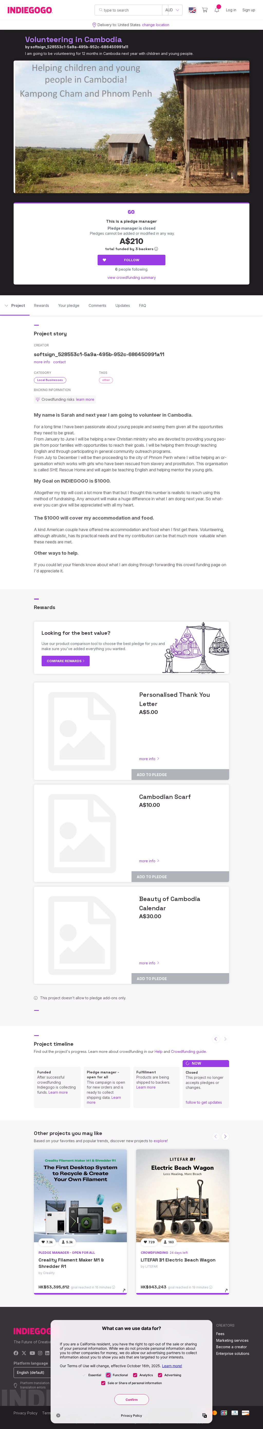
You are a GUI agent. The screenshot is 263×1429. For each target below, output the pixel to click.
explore (160, 1141)
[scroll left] (216, 1039)
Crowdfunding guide (188, 1051)
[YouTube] (32, 1353)
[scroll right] (225, 1136)
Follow (131, 260)
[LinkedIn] (47, 1353)
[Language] (192, 10)
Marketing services (232, 1340)
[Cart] (205, 10)
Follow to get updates (204, 1102)
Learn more (58, 1092)
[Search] (101, 9)
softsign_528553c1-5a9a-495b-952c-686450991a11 (79, 47)
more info (42, 362)
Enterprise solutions (232, 1353)
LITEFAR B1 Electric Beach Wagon (178, 1260)
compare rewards (64, 661)
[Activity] (217, 10)
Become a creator (231, 1347)
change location (155, 25)
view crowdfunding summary (131, 277)
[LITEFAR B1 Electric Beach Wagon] (182, 1195)
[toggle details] (126, 1293)
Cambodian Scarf (165, 797)
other (106, 380)
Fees (220, 1334)
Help (159, 1051)
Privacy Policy (25, 1413)
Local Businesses (50, 380)
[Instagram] (40, 1353)
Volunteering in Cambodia (73, 39)
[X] (24, 1353)
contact (59, 362)
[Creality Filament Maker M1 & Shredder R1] (80, 1195)
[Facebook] (16, 1353)
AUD (169, 10)
